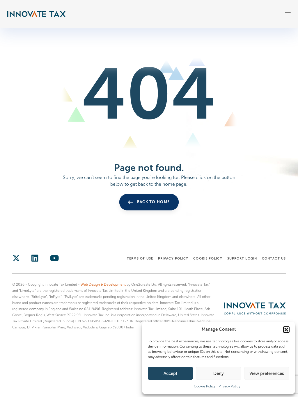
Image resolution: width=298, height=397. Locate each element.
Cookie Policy (205, 386)
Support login (242, 258)
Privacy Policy (229, 386)
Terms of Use (140, 258)
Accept (170, 373)
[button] (286, 329)
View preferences (266, 373)
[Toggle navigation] (243, 14)
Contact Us (274, 258)
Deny (218, 373)
